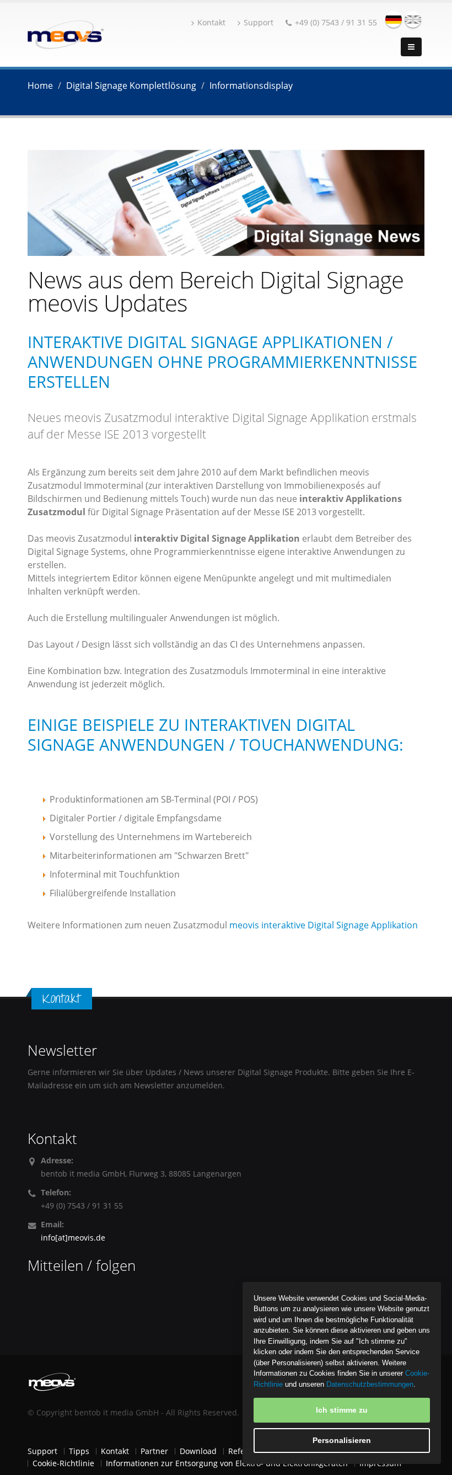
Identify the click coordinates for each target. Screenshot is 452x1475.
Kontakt (211, 22)
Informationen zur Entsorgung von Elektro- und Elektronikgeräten (227, 1463)
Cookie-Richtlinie (63, 1463)
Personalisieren (342, 1440)
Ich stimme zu (342, 1409)
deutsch (393, 19)
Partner (154, 1451)
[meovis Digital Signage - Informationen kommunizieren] (66, 34)
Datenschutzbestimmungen (369, 1384)
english (413, 19)
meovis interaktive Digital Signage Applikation (323, 925)
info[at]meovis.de (73, 1237)
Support (258, 22)
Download (198, 1451)
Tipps (79, 1451)
